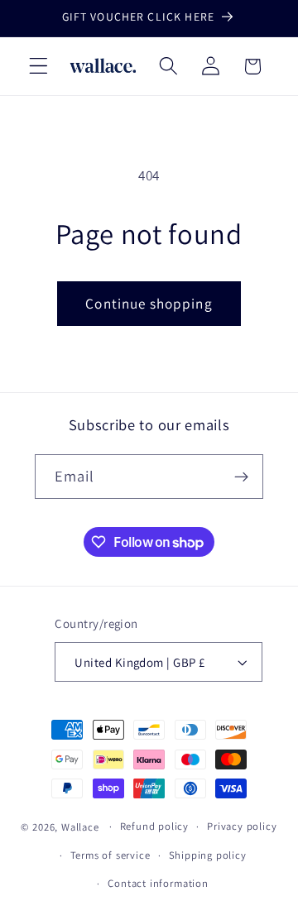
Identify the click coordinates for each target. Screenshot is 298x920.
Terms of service (110, 855)
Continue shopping (149, 303)
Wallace (80, 826)
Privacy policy (241, 826)
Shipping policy (208, 855)
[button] (38, 67)
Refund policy (154, 826)
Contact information (158, 883)
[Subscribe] (242, 476)
